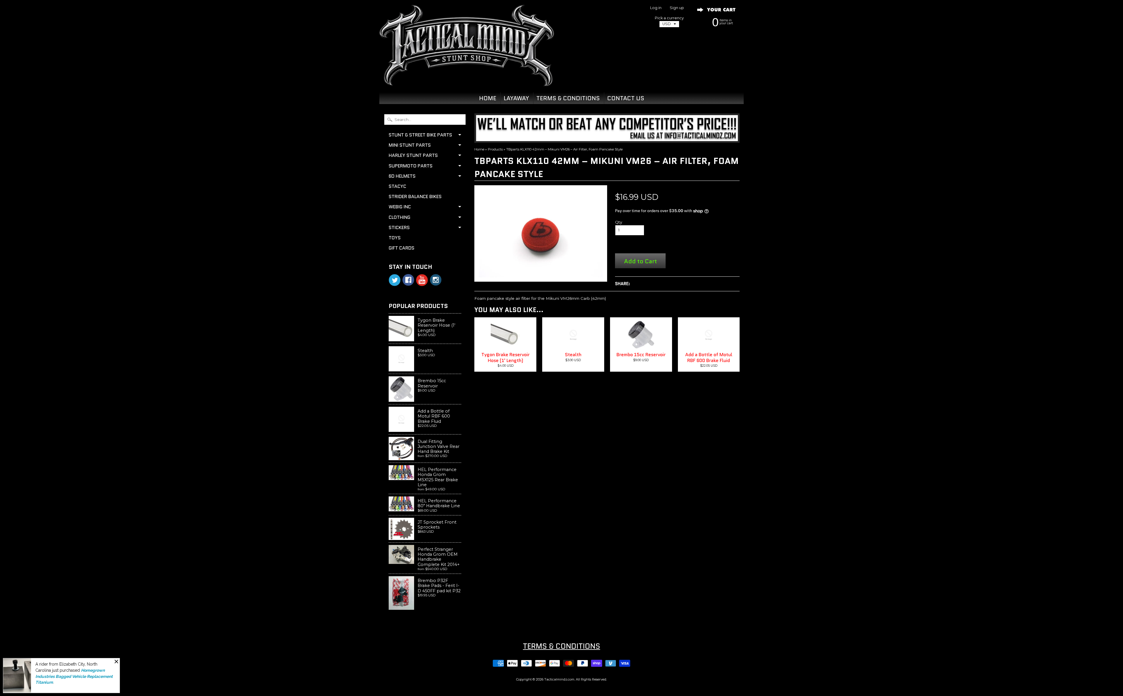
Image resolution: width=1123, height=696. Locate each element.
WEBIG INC (400, 206)
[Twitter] (394, 280)
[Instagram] (436, 280)
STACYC (397, 186)
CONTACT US (625, 98)
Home (479, 149)
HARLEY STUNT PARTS (413, 155)
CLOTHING (399, 217)
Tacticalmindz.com (559, 679)
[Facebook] (408, 280)
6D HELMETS (402, 176)
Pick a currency (669, 18)
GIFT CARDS (401, 248)
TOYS (395, 237)
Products (495, 149)
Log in (656, 8)
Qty (618, 222)
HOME (487, 98)
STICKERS (399, 227)
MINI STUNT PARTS (410, 145)
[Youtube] (422, 280)
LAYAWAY (516, 98)
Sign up (677, 8)
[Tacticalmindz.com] (466, 79)
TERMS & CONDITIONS (568, 98)
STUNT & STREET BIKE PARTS (420, 134)
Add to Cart (640, 261)
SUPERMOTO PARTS (411, 165)
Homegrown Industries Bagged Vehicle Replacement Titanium (74, 676)
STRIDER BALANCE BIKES (415, 196)
